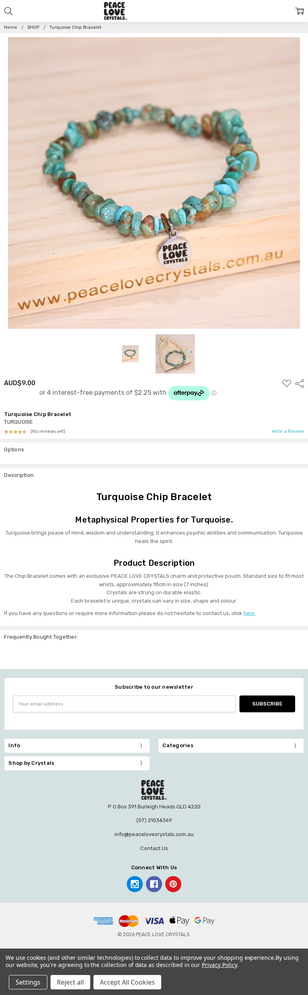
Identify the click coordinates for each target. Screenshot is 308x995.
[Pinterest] (173, 884)
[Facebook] (154, 884)
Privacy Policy (219, 965)
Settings (28, 982)
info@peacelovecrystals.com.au (154, 834)
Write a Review (288, 431)
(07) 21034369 (154, 820)
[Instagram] (135, 884)
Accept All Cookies (127, 982)
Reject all (70, 982)
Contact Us (154, 848)
